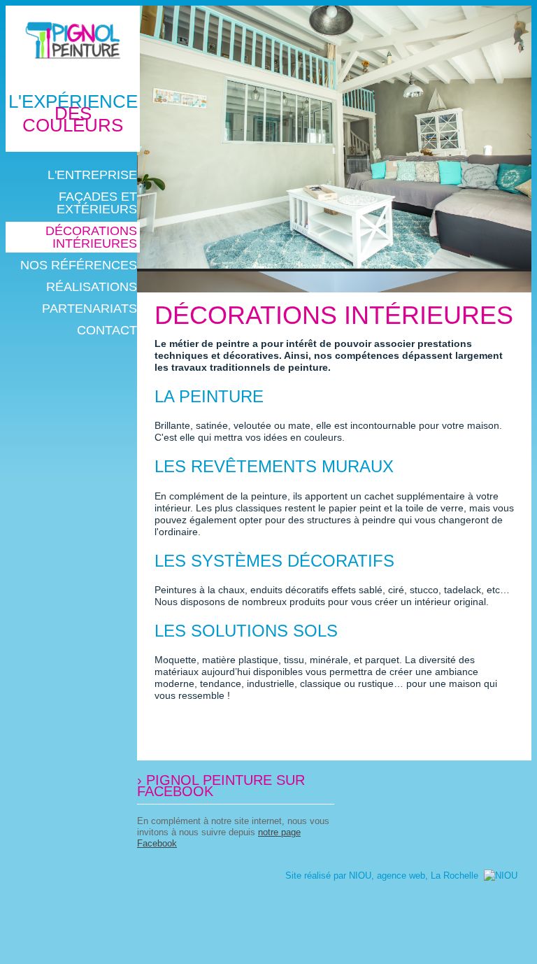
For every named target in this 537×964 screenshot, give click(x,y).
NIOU (360, 875)
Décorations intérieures (334, 315)
